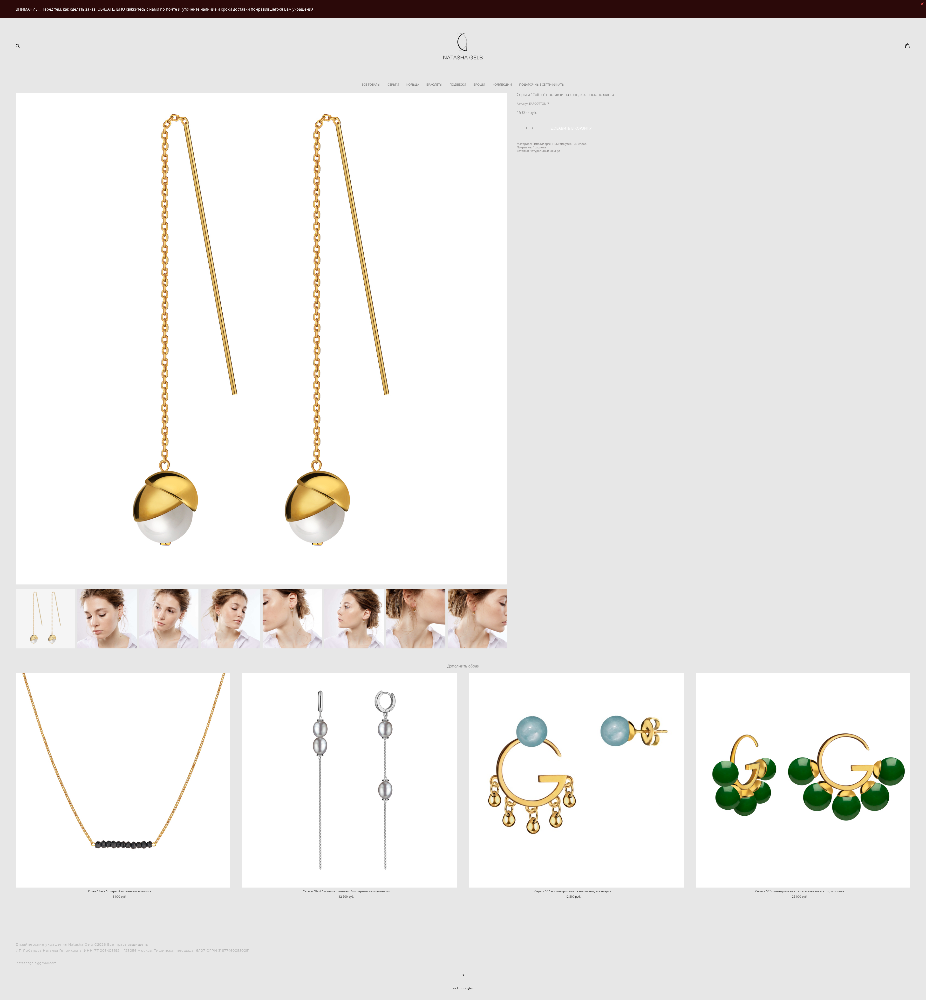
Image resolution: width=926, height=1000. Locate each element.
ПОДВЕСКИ (457, 84)
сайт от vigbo (463, 988)
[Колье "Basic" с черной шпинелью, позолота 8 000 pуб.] (123, 780)
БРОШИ (479, 84)
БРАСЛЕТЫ (434, 84)
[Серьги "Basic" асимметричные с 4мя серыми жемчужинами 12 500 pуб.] (349, 780)
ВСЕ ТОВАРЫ (370, 84)
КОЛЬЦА (412, 84)
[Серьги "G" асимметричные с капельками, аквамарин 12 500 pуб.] (576, 780)
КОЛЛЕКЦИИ (502, 84)
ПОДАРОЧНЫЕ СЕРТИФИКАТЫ (542, 84)
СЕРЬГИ (393, 84)
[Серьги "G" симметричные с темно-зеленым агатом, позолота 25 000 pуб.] (803, 780)
